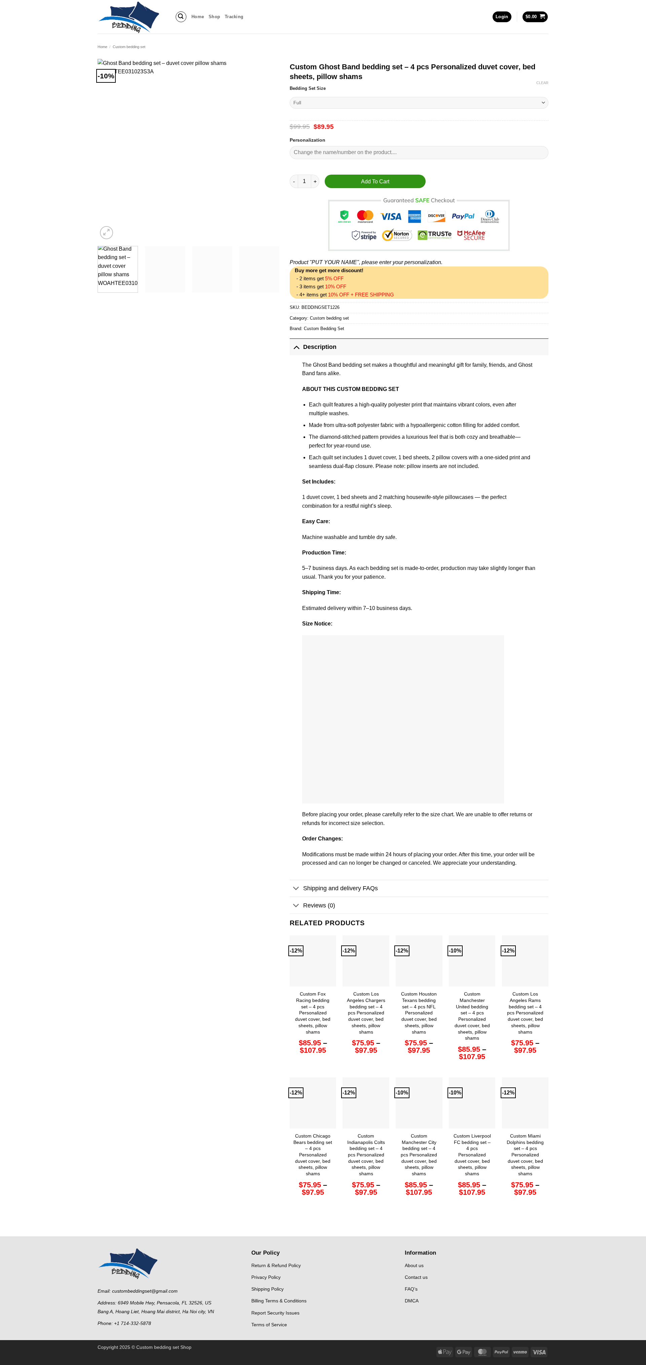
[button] (181, 16)
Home (197, 16)
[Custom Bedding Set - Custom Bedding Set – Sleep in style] (131, 17)
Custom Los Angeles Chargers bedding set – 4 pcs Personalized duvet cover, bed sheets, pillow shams (366, 1012)
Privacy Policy (266, 1277)
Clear (542, 83)
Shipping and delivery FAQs (340, 888)
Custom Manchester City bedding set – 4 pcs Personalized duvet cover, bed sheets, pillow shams (419, 1154)
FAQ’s (411, 1289)
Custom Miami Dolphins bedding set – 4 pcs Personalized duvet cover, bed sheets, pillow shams (525, 1154)
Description (319, 347)
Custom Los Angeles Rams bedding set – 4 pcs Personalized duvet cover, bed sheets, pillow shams (525, 1012)
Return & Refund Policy (276, 1265)
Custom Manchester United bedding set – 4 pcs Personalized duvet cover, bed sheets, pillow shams (472, 1016)
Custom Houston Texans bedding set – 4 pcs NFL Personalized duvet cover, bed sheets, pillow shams (419, 1012)
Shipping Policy (267, 1289)
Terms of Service (269, 1324)
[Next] (267, 150)
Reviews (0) (319, 905)
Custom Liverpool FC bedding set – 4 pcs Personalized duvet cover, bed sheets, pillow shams (472, 1154)
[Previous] (110, 150)
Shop (214, 16)
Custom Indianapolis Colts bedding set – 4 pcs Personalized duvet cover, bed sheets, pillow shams (366, 1154)
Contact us (416, 1277)
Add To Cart (375, 181)
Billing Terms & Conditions (279, 1300)
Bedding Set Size (308, 88)
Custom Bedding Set (324, 328)
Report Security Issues (275, 1313)
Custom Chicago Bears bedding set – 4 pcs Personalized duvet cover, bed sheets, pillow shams (312, 1154)
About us (414, 1265)
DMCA (412, 1300)
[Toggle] (296, 346)
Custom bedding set (129, 47)
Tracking (234, 16)
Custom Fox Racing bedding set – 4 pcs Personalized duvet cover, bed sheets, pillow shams (312, 1012)
